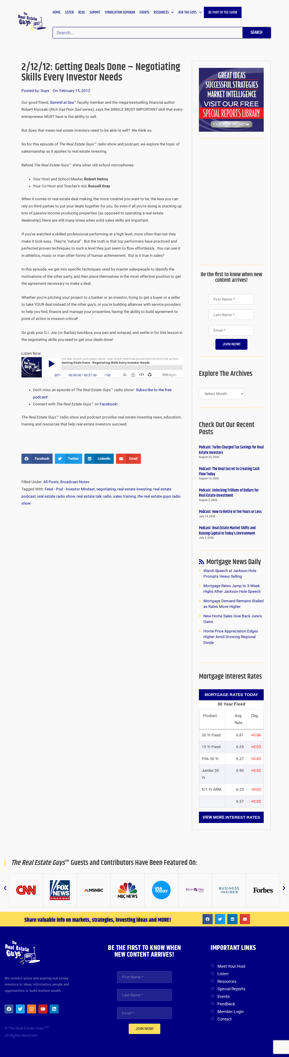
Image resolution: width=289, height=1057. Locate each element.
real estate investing (134, 489)
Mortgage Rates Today (231, 694)
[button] (37, 459)
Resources (161, 12)
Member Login (230, 1011)
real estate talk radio (94, 496)
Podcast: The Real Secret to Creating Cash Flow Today (229, 471)
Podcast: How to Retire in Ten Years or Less (230, 512)
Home (57, 12)
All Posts (51, 482)
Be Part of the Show (222, 12)
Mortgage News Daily (233, 563)
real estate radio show (56, 496)
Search (256, 32)
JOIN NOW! (231, 344)
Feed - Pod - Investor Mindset (70, 489)
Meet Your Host (231, 966)
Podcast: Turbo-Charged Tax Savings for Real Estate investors (231, 450)
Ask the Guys (187, 12)
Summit (95, 12)
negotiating (106, 489)
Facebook (108, 404)
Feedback (226, 1004)
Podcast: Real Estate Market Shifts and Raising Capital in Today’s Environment (227, 530)
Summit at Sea (62, 102)
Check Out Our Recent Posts (226, 428)
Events (144, 12)
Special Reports (231, 988)
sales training (124, 496)
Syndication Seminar (120, 12)
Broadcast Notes (74, 482)
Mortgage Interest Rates (230, 676)
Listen (69, 12)
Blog (81, 12)
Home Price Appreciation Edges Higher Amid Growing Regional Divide (230, 637)
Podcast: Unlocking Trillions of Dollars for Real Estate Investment (229, 493)
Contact (224, 1019)
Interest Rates (242, 817)
